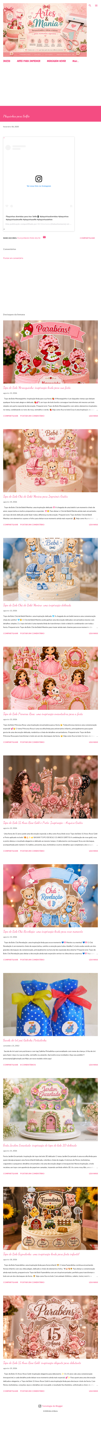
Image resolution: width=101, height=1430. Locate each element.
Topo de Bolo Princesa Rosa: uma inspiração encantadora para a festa (43, 714)
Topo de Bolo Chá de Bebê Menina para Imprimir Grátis (35, 496)
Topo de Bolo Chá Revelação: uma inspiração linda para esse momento (43, 931)
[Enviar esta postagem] (44, 238)
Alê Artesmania (43, 224)
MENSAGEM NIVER (56, 61)
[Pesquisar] (90, 4)
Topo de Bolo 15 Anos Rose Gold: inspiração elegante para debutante (42, 1363)
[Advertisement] (50, 87)
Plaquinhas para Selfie (29, 238)
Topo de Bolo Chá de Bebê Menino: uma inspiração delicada (37, 605)
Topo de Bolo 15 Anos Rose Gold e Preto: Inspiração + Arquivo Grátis (43, 823)
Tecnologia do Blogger (52, 1406)
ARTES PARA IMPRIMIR (28, 61)
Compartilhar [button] (87, 238)
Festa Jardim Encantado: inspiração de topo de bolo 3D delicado (40, 1145)
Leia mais (93, 416)
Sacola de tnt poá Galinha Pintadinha (25, 1040)
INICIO (6, 61)
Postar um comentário (13, 258)
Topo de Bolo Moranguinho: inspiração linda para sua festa (37, 388)
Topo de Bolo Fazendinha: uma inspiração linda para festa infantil (41, 1254)
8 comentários (28, 1065)
